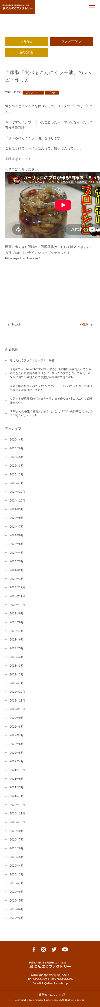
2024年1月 (16, 578)
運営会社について (50, 994)
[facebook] (34, 950)
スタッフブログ (71, 41)
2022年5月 (16, 752)
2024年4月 (16, 552)
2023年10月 (17, 605)
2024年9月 (16, 509)
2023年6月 (16, 639)
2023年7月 (16, 631)
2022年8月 (16, 726)
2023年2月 (16, 674)
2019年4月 (16, 909)
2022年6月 (16, 744)
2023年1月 (16, 683)
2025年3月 (16, 465)
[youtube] (65, 950)
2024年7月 (16, 526)
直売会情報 (26, 52)
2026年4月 (16, 439)
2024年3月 (16, 561)
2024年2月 (16, 570)
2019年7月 (16, 883)
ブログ (51, 92)
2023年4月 (16, 657)
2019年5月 (16, 900)
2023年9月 (16, 613)
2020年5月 (16, 857)
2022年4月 (16, 761)
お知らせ (26, 41)
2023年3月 (16, 665)
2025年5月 (16, 457)
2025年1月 (16, 483)
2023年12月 (17, 587)
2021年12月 (17, 770)
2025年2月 (16, 474)
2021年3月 (16, 787)
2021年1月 (16, 796)
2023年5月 (16, 648)
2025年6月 (16, 448)
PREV (84, 324)
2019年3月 (16, 917)
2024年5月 (16, 543)
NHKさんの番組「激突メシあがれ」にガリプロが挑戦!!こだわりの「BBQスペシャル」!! (51, 413)
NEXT (16, 324)
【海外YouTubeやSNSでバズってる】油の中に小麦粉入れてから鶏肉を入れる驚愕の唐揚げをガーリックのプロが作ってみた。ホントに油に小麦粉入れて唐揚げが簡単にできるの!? (50, 373)
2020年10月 (17, 822)
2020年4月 (16, 865)
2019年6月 (16, 891)
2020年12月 (17, 805)
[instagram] (43, 950)
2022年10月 (17, 709)
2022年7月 (16, 735)
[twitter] (54, 950)
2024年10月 (17, 500)
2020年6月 (16, 848)
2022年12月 (17, 691)
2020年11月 (17, 813)
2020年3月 (16, 874)
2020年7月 (16, 839)
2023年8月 (16, 622)
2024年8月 (16, 517)
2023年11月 (17, 596)
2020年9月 (16, 831)
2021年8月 (16, 778)
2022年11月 (17, 700)
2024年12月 (17, 491)
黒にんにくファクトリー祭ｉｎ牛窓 (32, 360)
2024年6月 (16, 535)
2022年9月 (16, 717)
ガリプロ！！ (33, 92)
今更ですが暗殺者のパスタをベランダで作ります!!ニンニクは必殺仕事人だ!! (51, 400)
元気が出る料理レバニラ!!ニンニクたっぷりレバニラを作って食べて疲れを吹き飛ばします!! (51, 388)
